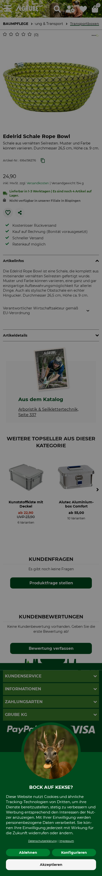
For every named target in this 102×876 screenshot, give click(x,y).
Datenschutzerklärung (42, 841)
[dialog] (51, 438)
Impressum (66, 841)
